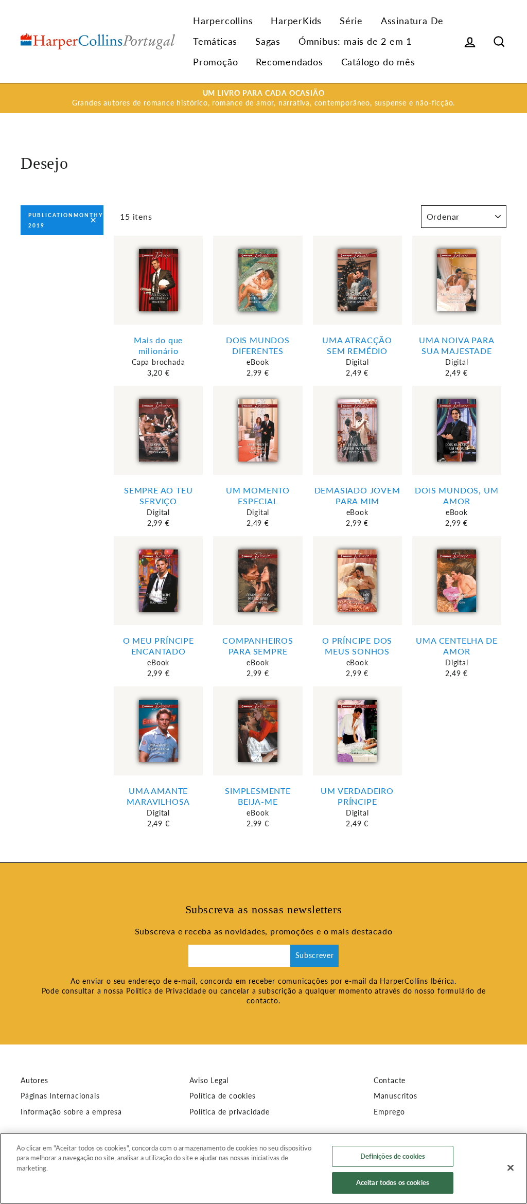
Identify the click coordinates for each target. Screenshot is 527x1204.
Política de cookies (222, 1096)
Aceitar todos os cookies (392, 1182)
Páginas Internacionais (60, 1096)
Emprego (389, 1112)
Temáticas (215, 41)
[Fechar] (510, 1167)
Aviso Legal (209, 1080)
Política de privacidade (229, 1112)
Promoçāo (215, 61)
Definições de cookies (393, 1156)
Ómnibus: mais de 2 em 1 (355, 41)
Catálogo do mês (378, 61)
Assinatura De (412, 20)
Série (351, 20)
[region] (263, 1168)
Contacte (390, 1080)
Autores (34, 1080)
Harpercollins (223, 20)
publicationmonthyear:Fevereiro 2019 (65, 220)
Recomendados (289, 61)
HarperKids (296, 20)
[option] (263, 98)
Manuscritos (395, 1096)
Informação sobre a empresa (71, 1112)
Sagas (267, 41)
